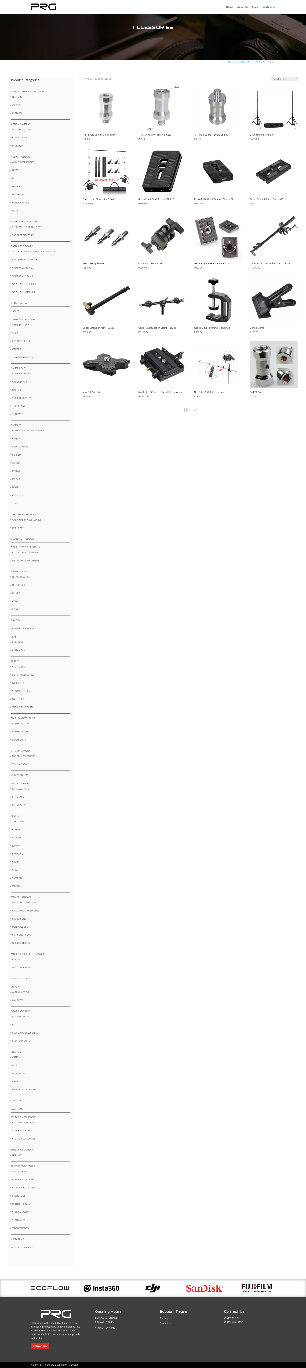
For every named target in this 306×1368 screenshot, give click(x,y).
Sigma (15, 861)
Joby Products (19, 775)
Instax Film (19, 650)
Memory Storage (21, 897)
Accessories (19, 1171)
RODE (15, 210)
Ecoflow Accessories (25, 1032)
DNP (14, 1065)
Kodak (16, 479)
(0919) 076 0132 (233, 1322)
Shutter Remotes (22, 357)
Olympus (17, 495)
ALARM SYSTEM (20, 992)
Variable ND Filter (23, 707)
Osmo (15, 601)
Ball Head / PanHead (24, 1179)
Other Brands (20, 202)
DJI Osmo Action (22, 129)
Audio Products (20, 156)
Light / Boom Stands (24, 1187)
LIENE (15, 1081)
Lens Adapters (20, 788)
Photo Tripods (21, 1203)
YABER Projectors (22, 235)
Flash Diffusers (21, 723)
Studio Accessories (24, 1138)
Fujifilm (16, 454)
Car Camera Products (24, 514)
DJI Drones (18, 584)
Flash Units (19, 739)
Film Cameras (20, 446)
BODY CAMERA (19, 302)
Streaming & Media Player (27, 227)
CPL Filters (18, 666)
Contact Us (268, 7)
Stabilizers (18, 1219)
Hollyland (18, 194)
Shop (255, 7)
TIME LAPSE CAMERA (22, 1149)
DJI (13, 178)
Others (16, 349)
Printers (16, 1051)
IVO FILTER (17, 1000)
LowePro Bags (20, 373)
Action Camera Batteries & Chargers (34, 251)
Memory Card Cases (24, 902)
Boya (15, 170)
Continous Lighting (24, 1122)
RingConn (17, 1100)
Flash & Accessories (23, 718)
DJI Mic (16, 593)
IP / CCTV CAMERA (20, 750)
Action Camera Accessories (27, 91)
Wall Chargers (21, 967)
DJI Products (18, 571)
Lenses (15, 815)
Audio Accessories (23, 162)
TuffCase (17, 414)
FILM (13, 636)
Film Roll (17, 642)
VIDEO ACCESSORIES (22, 1247)
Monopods (19, 1195)
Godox (16, 186)
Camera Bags (18, 368)
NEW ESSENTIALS (20, 978)
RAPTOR (16, 389)
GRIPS (15, 332)
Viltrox (16, 886)
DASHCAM (17, 527)
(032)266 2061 (232, 1318)
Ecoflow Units (21, 1040)
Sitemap (164, 1318)
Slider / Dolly (20, 1211)
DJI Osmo (17, 96)
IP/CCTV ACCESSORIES (24, 756)
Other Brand (20, 381)
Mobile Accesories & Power (27, 953)
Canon (16, 438)
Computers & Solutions (25, 547)
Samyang (17, 853)
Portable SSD (20, 926)
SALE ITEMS (17, 1108)
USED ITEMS (17, 1239)
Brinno (16, 1155)
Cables (15, 311)
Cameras (16, 425)
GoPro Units (19, 137)
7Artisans (18, 821)
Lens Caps (18, 796)
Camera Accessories (23, 319)
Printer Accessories (24, 1089)
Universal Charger (23, 291)
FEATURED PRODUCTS (22, 628)
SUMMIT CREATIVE (22, 397)
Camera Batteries (22, 267)
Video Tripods (20, 1228)
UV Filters (18, 699)
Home (229, 7)
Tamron (17, 878)
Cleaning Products (22, 538)
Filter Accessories (23, 674)
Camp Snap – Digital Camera (28, 430)
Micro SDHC (19, 918)
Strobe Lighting (22, 1130)
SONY (15, 869)
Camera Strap (20, 324)
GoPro (16, 105)
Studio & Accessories (23, 1117)
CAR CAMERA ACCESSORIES (26, 519)
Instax (16, 470)
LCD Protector (21, 341)
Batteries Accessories (25, 259)
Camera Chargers (22, 275)
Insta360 (17, 113)
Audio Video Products (24, 221)
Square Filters (21, 690)
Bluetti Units (20, 1016)
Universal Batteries (24, 283)
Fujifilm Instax (20, 1073)
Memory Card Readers (25, 910)
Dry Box (15, 620)
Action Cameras (20, 124)
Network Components (26, 560)
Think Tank (19, 405)
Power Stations (20, 1011)
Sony (15, 503)
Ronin (16, 609)
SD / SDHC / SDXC (21, 934)
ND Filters (18, 682)
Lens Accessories (21, 783)
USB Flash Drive (21, 942)
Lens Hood (18, 805)
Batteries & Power (22, 246)
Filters (15, 661)
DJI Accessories (21, 576)
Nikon (16, 487)
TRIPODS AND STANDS (249, 61)
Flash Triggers (21, 731)
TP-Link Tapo (19, 764)
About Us (242, 7)
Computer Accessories (26, 552)
